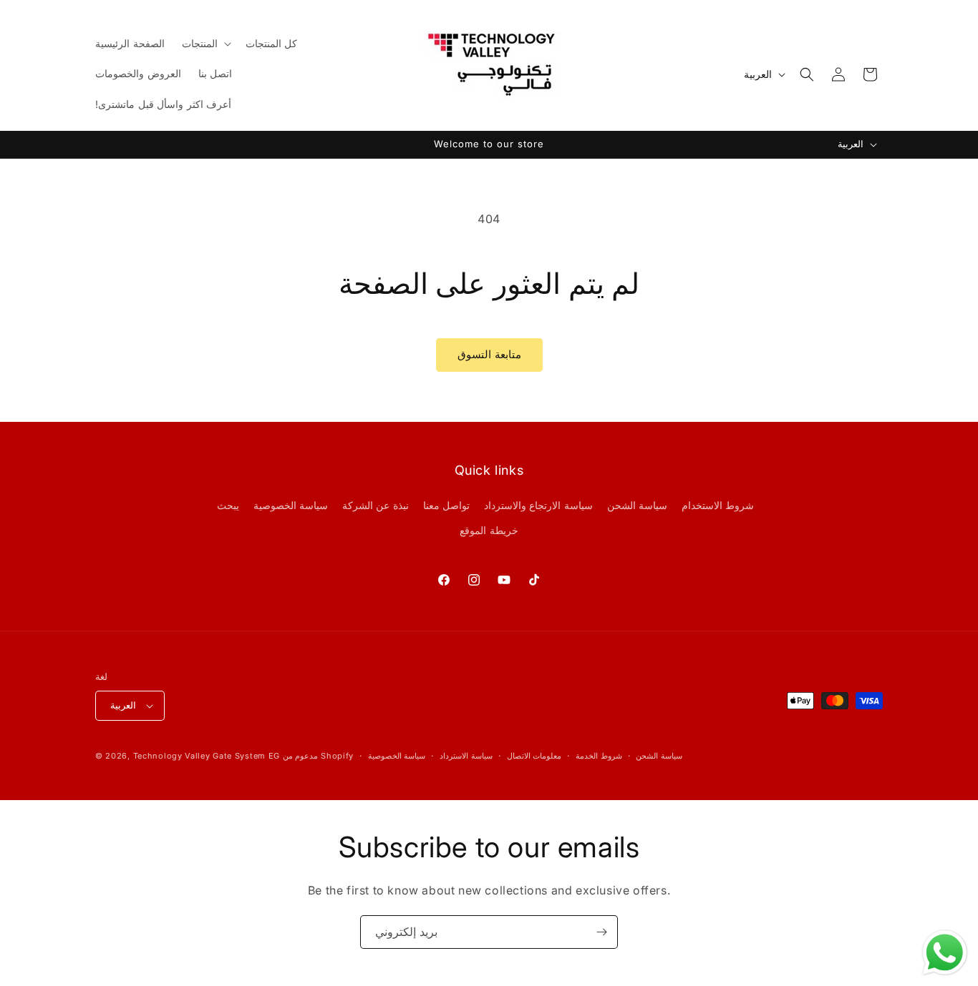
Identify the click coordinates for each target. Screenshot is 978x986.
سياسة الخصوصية (291, 505)
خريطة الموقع (489, 530)
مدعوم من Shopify (318, 756)
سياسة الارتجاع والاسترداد (538, 505)
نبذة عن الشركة (375, 505)
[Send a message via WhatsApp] (945, 953)
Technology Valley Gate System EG (206, 756)
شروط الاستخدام (718, 505)
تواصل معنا (446, 505)
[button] (205, 44)
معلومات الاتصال (534, 756)
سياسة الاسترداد (466, 756)
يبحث (228, 505)
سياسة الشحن (637, 505)
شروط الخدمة (599, 756)
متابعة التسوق (489, 354)
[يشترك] (601, 932)
